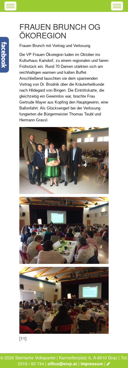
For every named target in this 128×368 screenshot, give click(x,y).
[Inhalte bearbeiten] (108, 364)
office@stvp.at (62, 364)
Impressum (92, 364)
